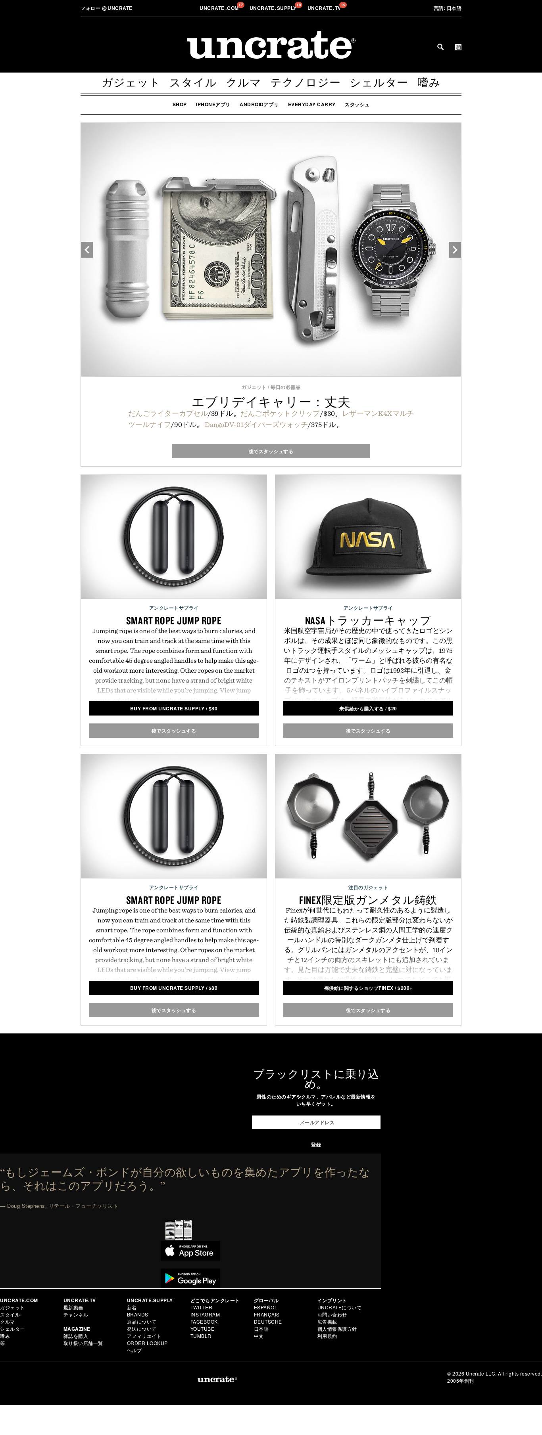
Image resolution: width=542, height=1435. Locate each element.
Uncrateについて (339, 1307)
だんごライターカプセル (168, 413)
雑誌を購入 (75, 1335)
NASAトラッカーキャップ (368, 620)
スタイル (193, 82)
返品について (142, 1321)
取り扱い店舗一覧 (83, 1342)
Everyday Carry (312, 104)
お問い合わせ (332, 1314)
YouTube (202, 1328)
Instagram (205, 1314)
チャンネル (75, 1314)
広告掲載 (327, 1321)
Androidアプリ (259, 104)
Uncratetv (325, 7)
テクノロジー (305, 82)
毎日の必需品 (285, 386)
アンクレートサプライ (174, 607)
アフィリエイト (144, 1335)
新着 (132, 1307)
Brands (137, 1314)
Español (266, 1307)
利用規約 (327, 1335)
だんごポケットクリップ (280, 413)
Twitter (201, 1307)
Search (440, 47)
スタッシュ (357, 104)
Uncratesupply (274, 7)
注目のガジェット (368, 887)
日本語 (448, 7)
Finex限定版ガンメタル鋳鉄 (368, 900)
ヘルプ (134, 1350)
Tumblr (200, 1335)
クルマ (243, 82)
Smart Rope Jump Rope (174, 620)
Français (267, 1314)
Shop (180, 104)
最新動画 (73, 1307)
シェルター (379, 82)
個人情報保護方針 (337, 1328)
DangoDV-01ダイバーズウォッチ (256, 424)
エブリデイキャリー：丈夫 (271, 401)
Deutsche (268, 1321)
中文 (259, 1335)
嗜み (429, 82)
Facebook (204, 1321)
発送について (142, 1328)
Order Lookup (147, 1342)
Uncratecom (220, 7)
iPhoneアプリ (213, 104)
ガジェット (131, 82)
